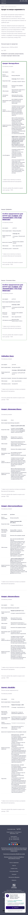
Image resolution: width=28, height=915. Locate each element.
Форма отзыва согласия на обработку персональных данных (14, 857)
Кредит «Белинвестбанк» (11, 409)
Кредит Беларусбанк (10, 63)
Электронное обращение (14, 877)
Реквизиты (14, 880)
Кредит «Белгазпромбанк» (12, 506)
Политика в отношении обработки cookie (14, 854)
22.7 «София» (13, 215)
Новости (14, 865)
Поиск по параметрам (13, 862)
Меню (4, 3)
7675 (26, 1)
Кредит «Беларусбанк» (10, 596)
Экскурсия (14, 874)
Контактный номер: (14, 829)
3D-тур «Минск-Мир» (14, 871)
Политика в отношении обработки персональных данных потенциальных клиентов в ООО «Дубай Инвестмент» (14, 849)
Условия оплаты (14, 868)
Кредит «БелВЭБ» (8, 687)
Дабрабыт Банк (7, 356)
